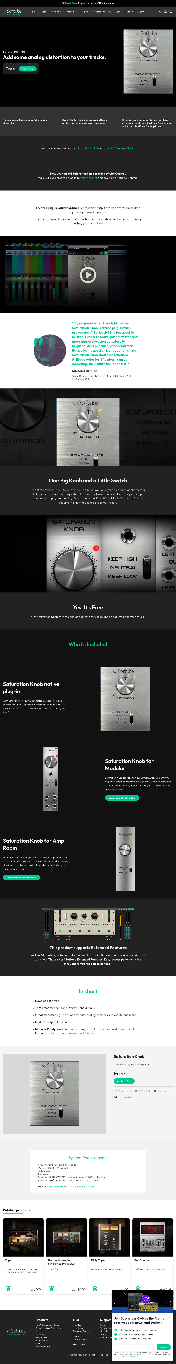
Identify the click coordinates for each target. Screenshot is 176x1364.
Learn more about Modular (122, 798)
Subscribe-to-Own (102, 11)
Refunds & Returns (108, 1337)
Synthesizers (41, 1337)
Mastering (40, 1334)
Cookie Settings (80, 1339)
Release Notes (107, 1328)
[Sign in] (165, 12)
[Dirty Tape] (109, 1237)
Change (104, 1354)
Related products (16, 1210)
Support (129, 11)
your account (88, 178)
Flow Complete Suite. (120, 148)
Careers (76, 1336)
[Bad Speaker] (152, 1237)
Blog (118, 11)
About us (142, 11)
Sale (44, 11)
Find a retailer (79, 1344)
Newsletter (56, 11)
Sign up (163, 1347)
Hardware (71, 11)
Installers (104, 1334)
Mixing (38, 1331)
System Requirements (56, 1186)
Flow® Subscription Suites (47, 1325)
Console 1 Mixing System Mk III (49, 1328)
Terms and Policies (81, 1331)
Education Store (43, 1346)
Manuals (104, 1331)
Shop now (108, 3)
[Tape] (23, 1237)
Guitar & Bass (41, 1340)
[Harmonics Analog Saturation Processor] (66, 1237)
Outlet (38, 1343)
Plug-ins (84, 11)
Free (34, 11)
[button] (171, 12)
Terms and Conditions (84, 1186)
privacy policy (133, 1356)
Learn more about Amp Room (21, 877)
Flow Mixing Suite (88, 148)
